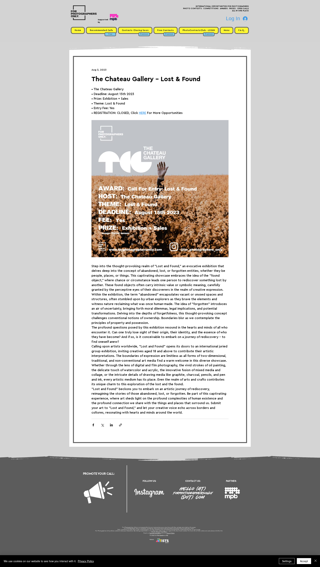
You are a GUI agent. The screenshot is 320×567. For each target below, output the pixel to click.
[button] (226, 30)
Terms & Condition (155, 533)
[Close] (315, 561)
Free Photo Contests (154, 543)
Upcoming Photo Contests (139, 543)
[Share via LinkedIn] (111, 425)
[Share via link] (120, 425)
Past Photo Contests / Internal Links (172, 543)
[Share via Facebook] (93, 425)
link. (221, 531)
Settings (286, 561)
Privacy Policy (170, 533)
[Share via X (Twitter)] (102, 425)
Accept (304, 561)
